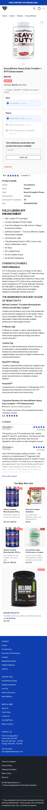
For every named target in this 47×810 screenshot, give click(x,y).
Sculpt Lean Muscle (9, 685)
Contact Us (6, 716)
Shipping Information (9, 769)
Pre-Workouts (7, 649)
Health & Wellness (8, 665)
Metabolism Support (9, 661)
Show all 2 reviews (9, 476)
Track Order (6, 712)
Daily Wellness (7, 696)
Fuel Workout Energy (9, 681)
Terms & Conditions (9, 761)
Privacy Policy (7, 765)
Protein (4, 645)
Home (4, 16)
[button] (5, 8)
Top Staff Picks (7, 720)
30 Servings (18, 103)
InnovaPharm (30, 16)
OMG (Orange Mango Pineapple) (21, 131)
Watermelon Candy (21, 118)
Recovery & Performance (11, 653)
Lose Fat (5, 689)
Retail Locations (7, 724)
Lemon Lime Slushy (20, 125)
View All (4, 669)
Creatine (5, 657)
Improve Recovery (8, 692)
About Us (5, 708)
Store (12, 16)
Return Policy (6, 773)
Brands (20, 16)
